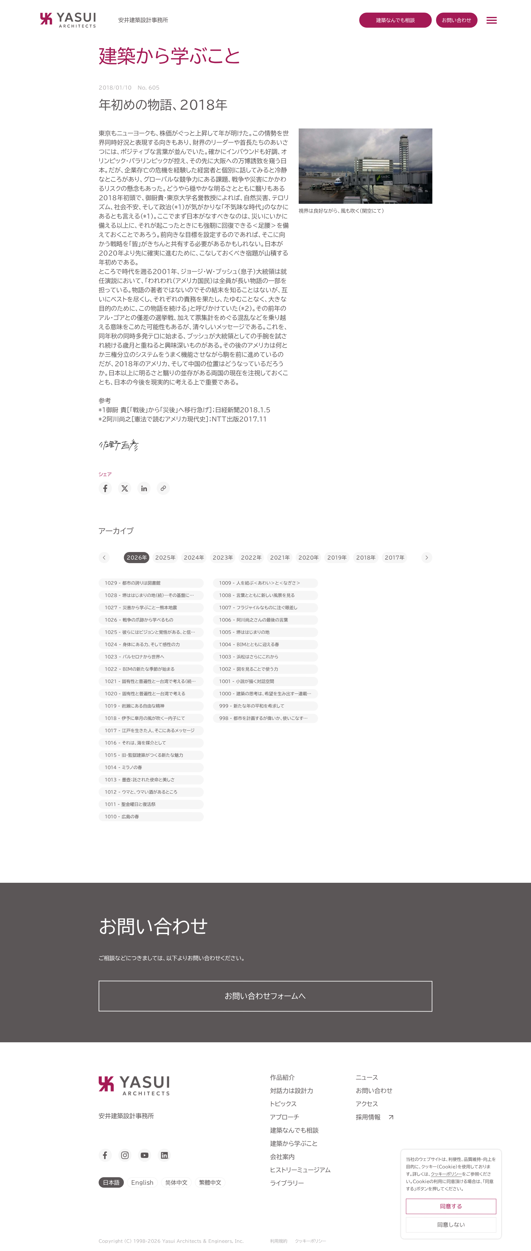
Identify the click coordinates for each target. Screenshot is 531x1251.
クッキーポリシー (310, 1241)
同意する (451, 1206)
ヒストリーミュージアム (300, 1170)
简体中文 (176, 1182)
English (142, 1182)
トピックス (283, 1104)
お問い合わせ (456, 20)
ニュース (367, 1077)
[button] (104, 557)
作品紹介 (282, 1077)
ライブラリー (287, 1183)
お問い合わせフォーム (265, 996)
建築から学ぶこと (294, 1143)
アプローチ (284, 1117)
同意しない (451, 1225)
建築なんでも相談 (294, 1130)
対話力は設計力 (291, 1090)
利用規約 (278, 1241)
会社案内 (282, 1157)
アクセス (367, 1104)
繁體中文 (210, 1182)
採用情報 (368, 1117)
